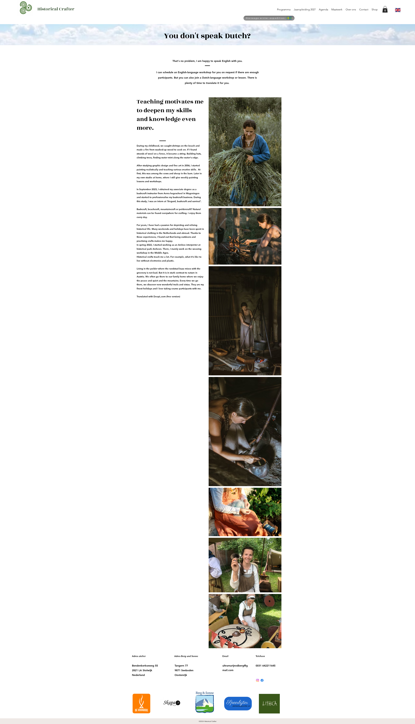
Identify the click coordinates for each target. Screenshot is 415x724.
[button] (385, 9)
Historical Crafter (55, 9)
